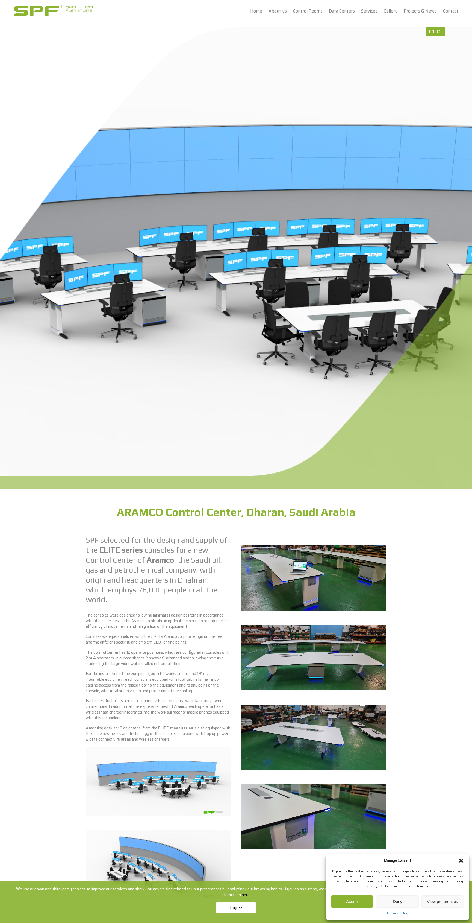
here (246, 894)
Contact (450, 11)
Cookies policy (397, 913)
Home (256, 11)
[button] (461, 860)
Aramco (160, 560)
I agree (236, 907)
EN (431, 31)
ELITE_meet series (175, 728)
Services (369, 11)
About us (278, 11)
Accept (352, 901)
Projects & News (420, 11)
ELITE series (121, 549)
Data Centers (342, 11)
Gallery (390, 11)
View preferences (442, 901)
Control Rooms (308, 11)
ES (439, 31)
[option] (236, 258)
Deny (397, 901)
